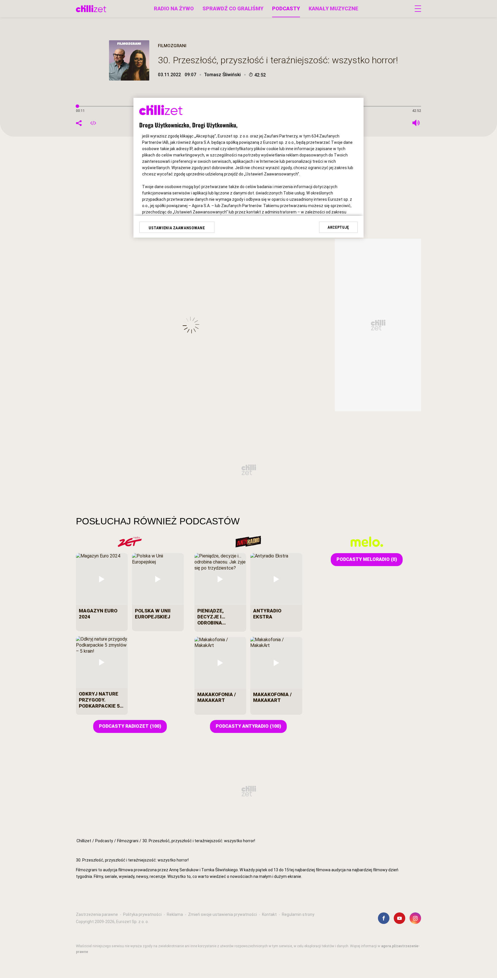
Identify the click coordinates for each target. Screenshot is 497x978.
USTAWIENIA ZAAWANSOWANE (177, 228)
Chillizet (84, 840)
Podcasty (286, 8)
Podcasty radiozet (130, 726)
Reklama (175, 914)
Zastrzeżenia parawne (97, 914)
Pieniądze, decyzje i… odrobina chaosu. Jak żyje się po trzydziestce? (220, 617)
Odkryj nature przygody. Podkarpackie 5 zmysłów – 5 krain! (99, 700)
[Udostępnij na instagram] (415, 918)
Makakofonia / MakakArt (216, 697)
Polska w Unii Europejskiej (153, 614)
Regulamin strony (298, 914)
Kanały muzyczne (333, 8)
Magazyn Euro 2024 (98, 614)
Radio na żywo (174, 8)
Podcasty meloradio (367, 559)
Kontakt (269, 914)
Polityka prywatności (142, 914)
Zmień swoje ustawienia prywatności (222, 914)
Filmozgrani (127, 840)
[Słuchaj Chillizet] (91, 8)
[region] (248, 881)
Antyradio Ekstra (267, 614)
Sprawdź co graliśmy (232, 8)
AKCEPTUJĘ (338, 227)
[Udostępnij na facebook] (383, 918)
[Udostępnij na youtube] (399, 918)
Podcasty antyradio (248, 726)
